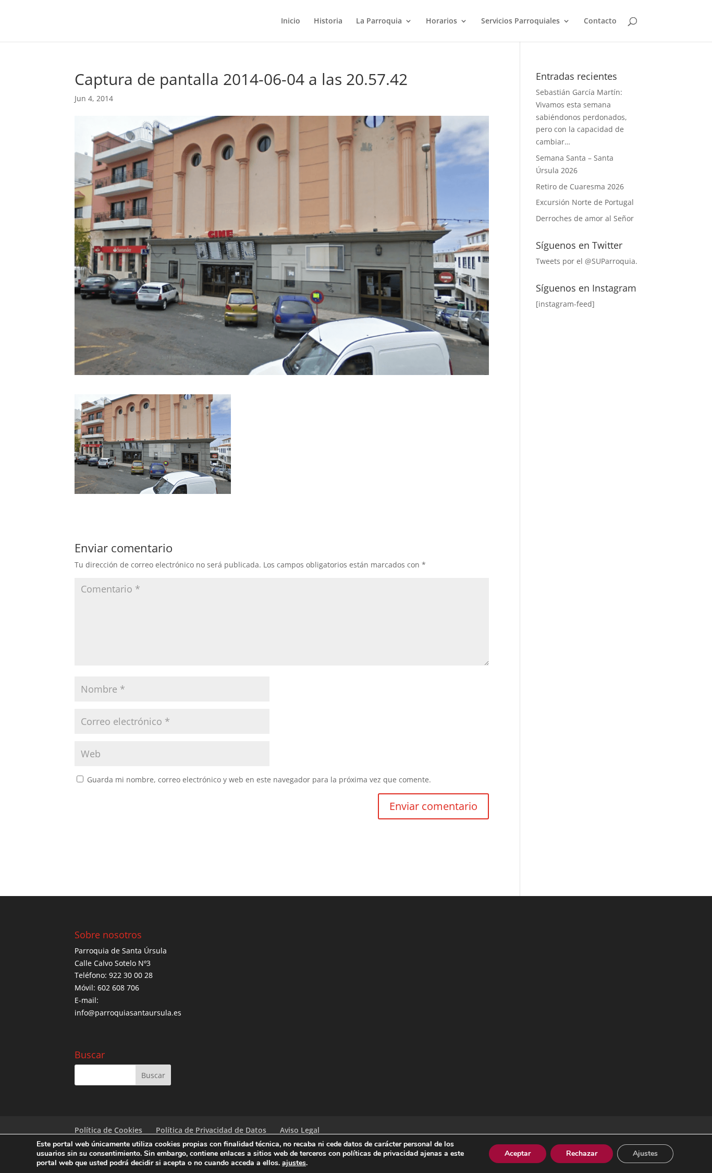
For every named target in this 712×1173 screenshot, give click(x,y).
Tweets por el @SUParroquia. (586, 261)
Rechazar (581, 1153)
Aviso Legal (300, 1130)
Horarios (441, 21)
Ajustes (645, 1153)
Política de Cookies (108, 1130)
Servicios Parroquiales (520, 21)
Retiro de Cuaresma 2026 (580, 186)
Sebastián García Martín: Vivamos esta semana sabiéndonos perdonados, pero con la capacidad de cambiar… (581, 117)
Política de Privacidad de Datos (211, 1130)
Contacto (600, 21)
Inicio (290, 21)
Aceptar (518, 1153)
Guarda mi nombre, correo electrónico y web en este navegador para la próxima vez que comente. (259, 779)
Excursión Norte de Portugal (585, 202)
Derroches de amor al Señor (585, 218)
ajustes (294, 1163)
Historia (328, 21)
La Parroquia (379, 21)
